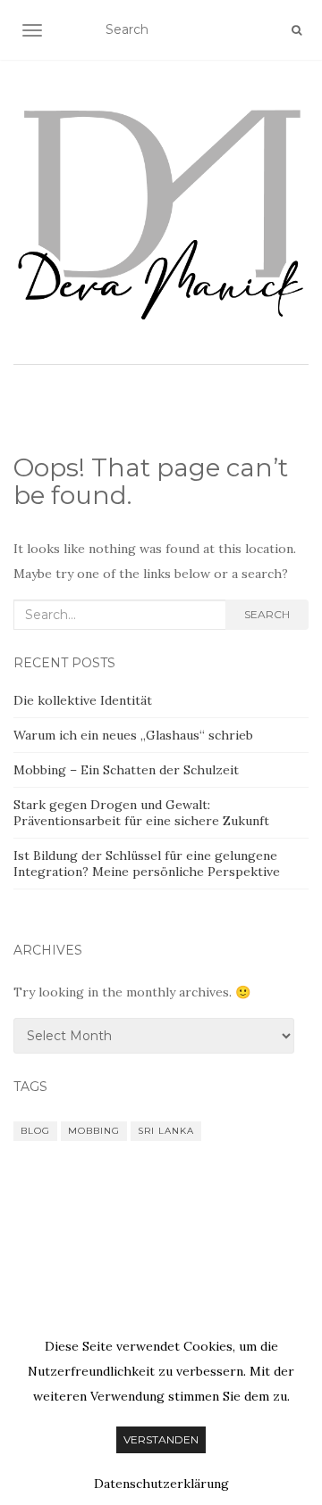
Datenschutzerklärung (161, 1484)
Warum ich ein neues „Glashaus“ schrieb (133, 735)
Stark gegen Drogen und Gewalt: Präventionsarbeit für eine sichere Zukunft (141, 813)
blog (35, 1131)
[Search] (296, 30)
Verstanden (161, 1439)
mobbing (94, 1131)
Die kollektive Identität (82, 700)
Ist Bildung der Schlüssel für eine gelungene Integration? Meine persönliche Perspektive (146, 864)
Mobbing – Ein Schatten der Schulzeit (126, 770)
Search (267, 614)
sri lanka (166, 1131)
